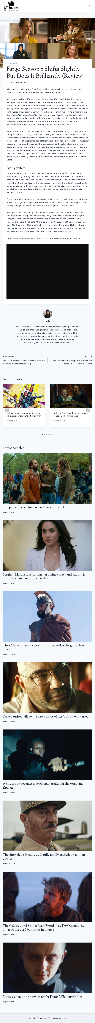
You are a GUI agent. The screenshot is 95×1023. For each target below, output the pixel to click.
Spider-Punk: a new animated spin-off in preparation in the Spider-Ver (23, 415)
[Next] (88, 408)
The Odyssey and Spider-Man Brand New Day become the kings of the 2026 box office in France (43, 928)
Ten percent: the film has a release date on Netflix (37, 507)
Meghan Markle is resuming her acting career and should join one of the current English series (45, 576)
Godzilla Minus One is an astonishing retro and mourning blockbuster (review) (24, 360)
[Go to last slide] (7, 408)
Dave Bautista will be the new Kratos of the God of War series (45, 716)
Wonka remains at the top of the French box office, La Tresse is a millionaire (71, 360)
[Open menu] (89, 6)
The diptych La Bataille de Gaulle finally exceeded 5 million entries (44, 857)
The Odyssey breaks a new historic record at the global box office (43, 647)
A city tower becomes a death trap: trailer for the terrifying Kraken (43, 785)
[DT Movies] (11, 6)
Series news (11, 64)
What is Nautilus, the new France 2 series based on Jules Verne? (71, 415)
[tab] (42, 434)
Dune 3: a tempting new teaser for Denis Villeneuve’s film (42, 997)
